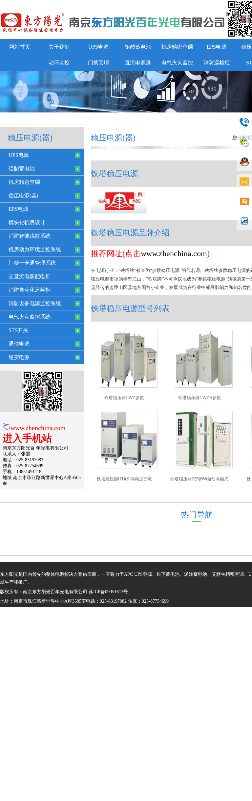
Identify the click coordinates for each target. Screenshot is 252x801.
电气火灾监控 (177, 62)
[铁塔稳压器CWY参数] (129, 386)
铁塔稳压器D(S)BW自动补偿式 (199, 478)
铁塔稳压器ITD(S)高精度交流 (124, 478)
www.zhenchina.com (38, 427)
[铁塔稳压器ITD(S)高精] (129, 467)
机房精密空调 (177, 47)
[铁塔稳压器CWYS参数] (204, 386)
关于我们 (59, 47)
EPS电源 (216, 47)
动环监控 (59, 62)
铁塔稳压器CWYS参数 (199, 397)
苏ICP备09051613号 (108, 591)
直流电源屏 (138, 62)
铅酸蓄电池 (138, 47)
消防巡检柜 (216, 62)
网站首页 (19, 47)
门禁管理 (98, 62)
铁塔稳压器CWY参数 (124, 397)
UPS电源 (98, 47)
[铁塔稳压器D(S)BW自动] (204, 467)
